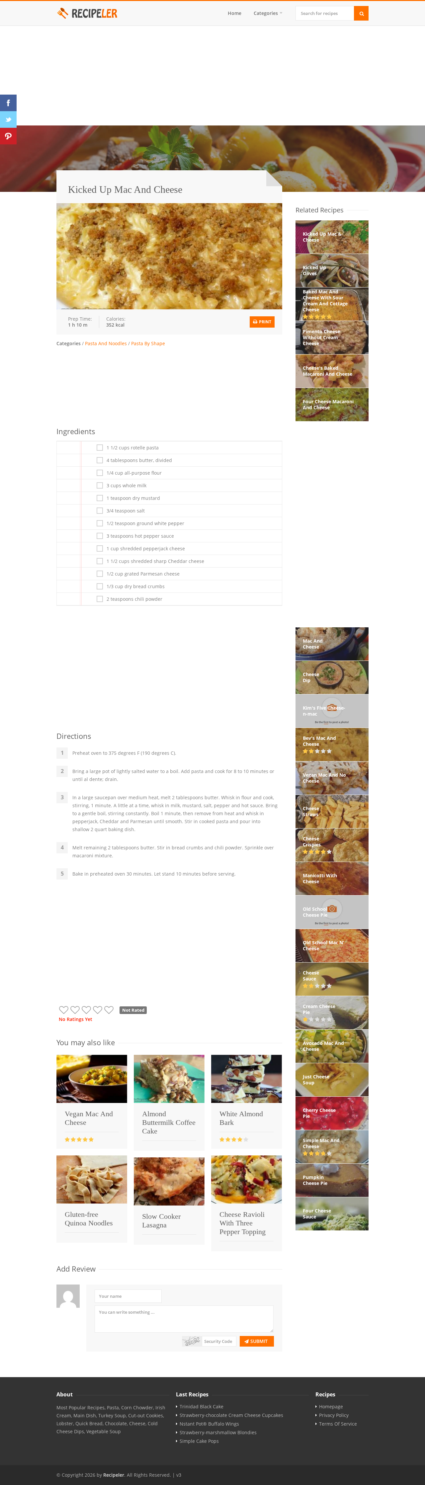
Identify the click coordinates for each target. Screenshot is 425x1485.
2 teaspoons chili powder (134, 599)
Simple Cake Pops (199, 1441)
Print (264, 322)
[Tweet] (8, 119)
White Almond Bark (241, 1118)
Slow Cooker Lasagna (161, 1220)
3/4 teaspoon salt (126, 511)
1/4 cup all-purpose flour (134, 473)
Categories (266, 13)
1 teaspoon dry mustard (133, 498)
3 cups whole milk (126, 486)
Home (234, 13)
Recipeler (113, 1475)
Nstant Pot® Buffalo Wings (209, 1424)
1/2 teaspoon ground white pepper (145, 523)
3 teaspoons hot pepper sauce (140, 536)
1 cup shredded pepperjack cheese (146, 549)
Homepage (331, 1407)
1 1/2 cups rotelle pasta (133, 448)
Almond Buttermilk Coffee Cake (169, 1122)
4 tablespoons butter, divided (139, 460)
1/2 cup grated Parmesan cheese (143, 574)
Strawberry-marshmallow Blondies (218, 1433)
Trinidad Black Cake (201, 1407)
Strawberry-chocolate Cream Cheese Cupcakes (231, 1415)
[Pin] (8, 136)
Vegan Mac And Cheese (89, 1118)
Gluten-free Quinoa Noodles (89, 1218)
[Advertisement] (212, 75)
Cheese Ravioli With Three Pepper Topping (242, 1223)
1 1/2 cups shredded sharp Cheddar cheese (155, 561)
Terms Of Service (338, 1424)
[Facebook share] (8, 103)
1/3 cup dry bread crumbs (136, 586)
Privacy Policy (334, 1415)
